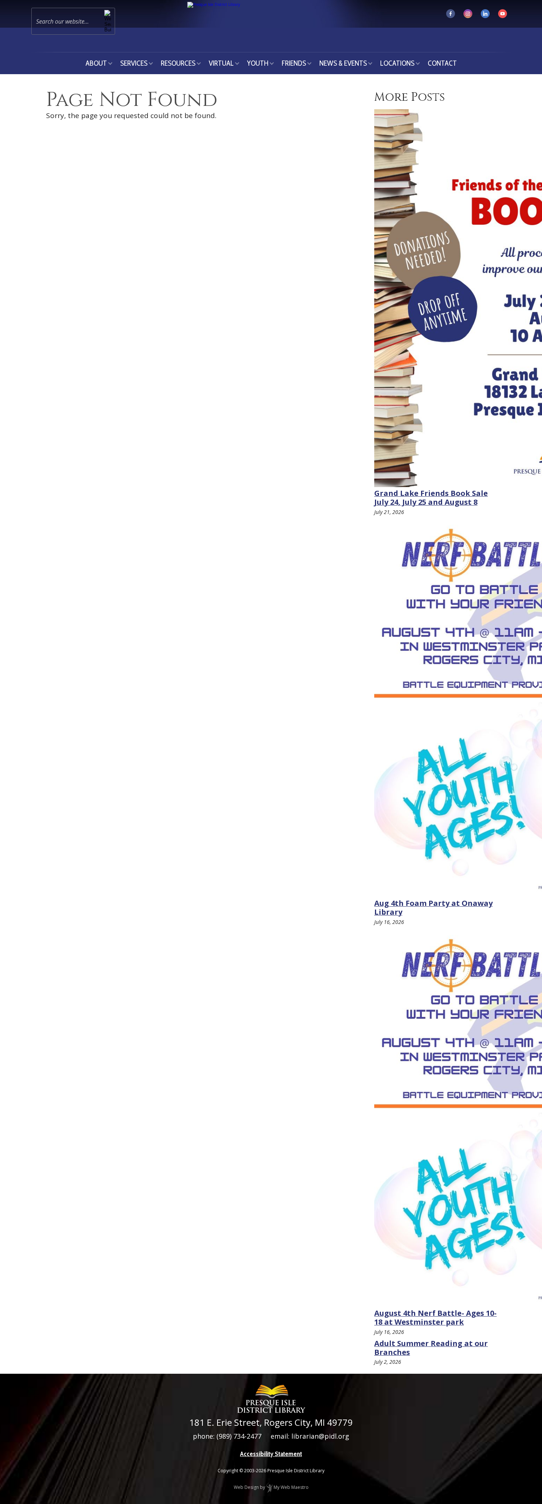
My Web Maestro (290, 1487)
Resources (178, 63)
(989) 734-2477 (238, 1436)
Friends (294, 63)
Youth (257, 63)
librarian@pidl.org (320, 1436)
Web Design (246, 1487)
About (96, 63)
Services (133, 63)
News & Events (343, 63)
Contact (442, 63)
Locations (397, 63)
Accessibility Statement (271, 1454)
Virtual (221, 63)
